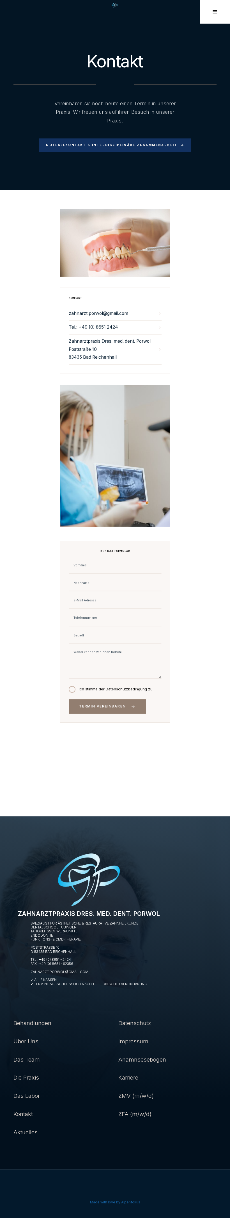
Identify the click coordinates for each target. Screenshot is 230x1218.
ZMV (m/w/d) (136, 1095)
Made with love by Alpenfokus (115, 1202)
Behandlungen (32, 1022)
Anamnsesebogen (142, 1059)
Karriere (128, 1077)
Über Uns (25, 1041)
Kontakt (23, 1113)
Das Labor (26, 1095)
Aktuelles (25, 1132)
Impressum (133, 1041)
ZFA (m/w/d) (134, 1113)
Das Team (26, 1059)
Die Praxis (26, 1077)
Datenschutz (134, 1022)
